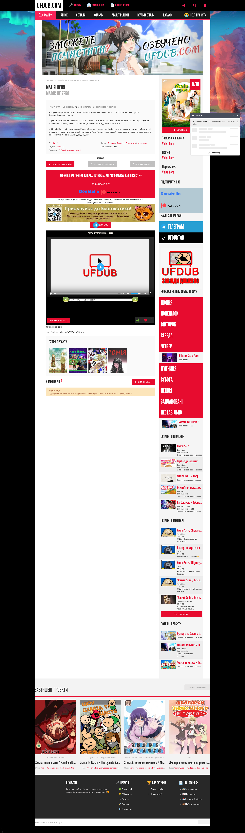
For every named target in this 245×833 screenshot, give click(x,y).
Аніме (64, 15)
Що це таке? (156, 794)
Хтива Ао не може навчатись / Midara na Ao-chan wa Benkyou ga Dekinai (144, 762)
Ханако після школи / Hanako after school (55, 762)
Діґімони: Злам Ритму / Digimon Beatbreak (189, 356)
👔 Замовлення (95, 5)
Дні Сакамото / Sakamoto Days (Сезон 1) (189, 503)
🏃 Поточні (124, 799)
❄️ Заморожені (126, 809)
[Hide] (237, 115)
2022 (55, 143)
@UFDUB (103, 224)
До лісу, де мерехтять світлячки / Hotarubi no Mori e (189, 548)
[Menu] (192, 115)
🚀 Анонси (124, 804)
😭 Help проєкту (195, 15)
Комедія (120, 143)
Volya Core (168, 144)
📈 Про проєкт (189, 794)
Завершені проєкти (54, 768)
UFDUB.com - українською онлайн (62, 80)
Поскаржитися (143, 164)
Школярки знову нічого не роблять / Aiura (189, 762)
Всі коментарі (181, 614)
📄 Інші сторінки (119, 5)
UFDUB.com (49, 5)
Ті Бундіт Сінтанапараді (70, 150)
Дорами (167, 15)
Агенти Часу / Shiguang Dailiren (189, 530)
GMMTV (60, 146)
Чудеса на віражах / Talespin (189, 662)
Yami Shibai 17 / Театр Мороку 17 (189, 476)
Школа (193, 768)
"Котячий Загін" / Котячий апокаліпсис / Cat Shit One (189, 580)
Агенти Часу (183, 446)
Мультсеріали (145, 15)
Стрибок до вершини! (187, 461)
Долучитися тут (101, 184)
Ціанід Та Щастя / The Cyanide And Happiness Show (100, 762)
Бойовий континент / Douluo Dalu (189, 422)
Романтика (131, 143)
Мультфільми (120, 15)
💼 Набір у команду (191, 804)
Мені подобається (104, 164)
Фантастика (142, 143)
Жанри (48, 15)
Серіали (80, 15)
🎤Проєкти (75, 5)
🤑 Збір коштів (125, 794)
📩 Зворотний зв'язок (192, 799)
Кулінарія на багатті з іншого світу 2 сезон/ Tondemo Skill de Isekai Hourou (189, 634)
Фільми (98, 15)
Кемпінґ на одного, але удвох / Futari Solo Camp (189, 488)
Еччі (154, 768)
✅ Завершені (125, 789)
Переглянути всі (198, 687)
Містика (74, 768)
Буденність (161, 768)
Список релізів (157, 789)
